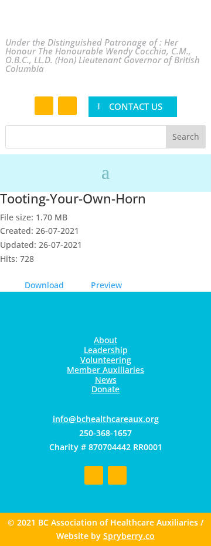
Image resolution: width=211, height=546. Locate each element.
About (105, 339)
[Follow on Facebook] (44, 105)
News (106, 379)
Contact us (135, 106)
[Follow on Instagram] (67, 105)
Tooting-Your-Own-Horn (73, 198)
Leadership (106, 349)
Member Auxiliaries (105, 369)
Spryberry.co (129, 535)
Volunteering (105, 359)
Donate (105, 389)
